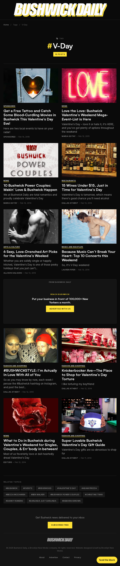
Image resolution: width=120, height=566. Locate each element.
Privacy (77, 557)
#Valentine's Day (66, 488)
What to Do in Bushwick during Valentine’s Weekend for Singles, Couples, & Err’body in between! (31, 444)
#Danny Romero (14, 501)
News (64, 106)
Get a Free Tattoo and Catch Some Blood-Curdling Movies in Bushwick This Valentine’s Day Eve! (30, 117)
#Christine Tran (94, 494)
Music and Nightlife (72, 247)
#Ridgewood (45, 488)
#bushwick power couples (64, 494)
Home (6, 25)
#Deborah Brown (71, 501)
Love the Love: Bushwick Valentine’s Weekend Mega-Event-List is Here (85, 115)
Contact (66, 557)
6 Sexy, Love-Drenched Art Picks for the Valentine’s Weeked (30, 253)
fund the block (107, 560)
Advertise (53, 557)
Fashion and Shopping (15, 366)
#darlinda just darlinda (42, 501)
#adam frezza (89, 488)
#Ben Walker (38, 494)
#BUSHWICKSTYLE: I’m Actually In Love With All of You (30, 372)
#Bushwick (11, 488)
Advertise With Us (60, 309)
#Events (27, 488)
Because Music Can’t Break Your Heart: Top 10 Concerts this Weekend (88, 255)
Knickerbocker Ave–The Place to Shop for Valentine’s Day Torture (87, 374)
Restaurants (69, 181)
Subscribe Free (60, 525)
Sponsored (9, 106)
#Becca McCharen (15, 494)
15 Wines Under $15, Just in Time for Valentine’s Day (85, 187)
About (41, 557)
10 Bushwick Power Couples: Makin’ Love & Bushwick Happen (30, 187)
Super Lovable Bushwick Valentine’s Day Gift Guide (83, 442)
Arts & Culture (12, 247)
